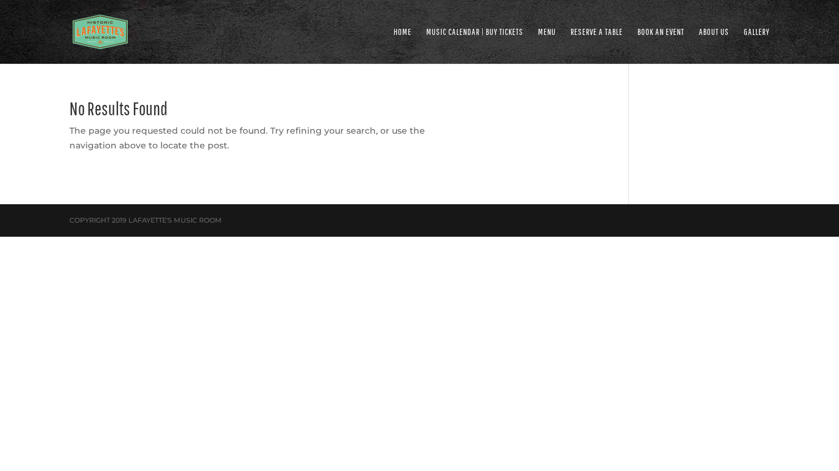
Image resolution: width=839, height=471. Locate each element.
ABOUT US (714, 32)
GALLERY (757, 32)
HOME (403, 32)
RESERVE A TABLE (597, 32)
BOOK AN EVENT (661, 32)
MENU (547, 32)
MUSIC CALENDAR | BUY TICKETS (474, 32)
